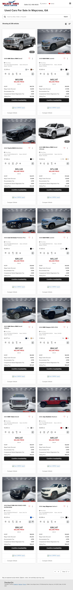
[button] (34, 42)
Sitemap (20, 584)
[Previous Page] (55, 571)
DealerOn (16, 584)
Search (66, 16)
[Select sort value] (69, 23)
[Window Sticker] (33, 522)
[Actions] (32, 58)
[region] (19, 91)
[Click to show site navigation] (70, 3)
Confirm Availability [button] (19, 100)
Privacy (24, 584)
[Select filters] (66, 23)
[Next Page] (58, 571)
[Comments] (33, 74)
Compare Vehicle (12, 113)
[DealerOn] (9, 582)
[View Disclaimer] (20, 74)
